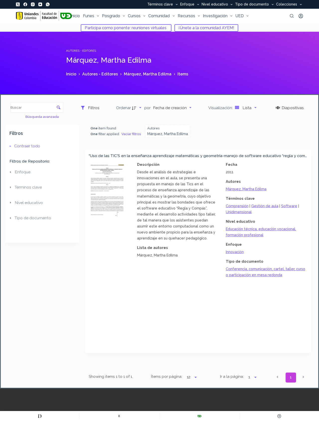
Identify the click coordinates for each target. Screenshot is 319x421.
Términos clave (160, 4)
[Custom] (40, 416)
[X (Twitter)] (18, 4)
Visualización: (221, 107)
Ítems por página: (166, 376)
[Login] (301, 16)
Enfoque (187, 4)
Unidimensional (239, 212)
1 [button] (291, 377)
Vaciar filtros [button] (131, 134)
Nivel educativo (215, 4)
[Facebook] (25, 4)
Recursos (186, 15)
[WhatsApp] (48, 4)
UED (239, 15)
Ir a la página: (232, 376)
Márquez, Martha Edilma (246, 189)
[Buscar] (292, 16)
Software (289, 206)
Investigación (215, 15)
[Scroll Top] (279, 416)
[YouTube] (40, 4)
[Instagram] (33, 4)
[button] (277, 377)
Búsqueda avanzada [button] (42, 117)
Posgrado (111, 15)
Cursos (134, 15)
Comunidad (159, 15)
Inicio (75, 15)
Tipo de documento (252, 4)
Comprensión (237, 206)
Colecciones (286, 4)
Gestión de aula (264, 206)
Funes (88, 15)
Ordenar (123, 107)
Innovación (235, 252)
